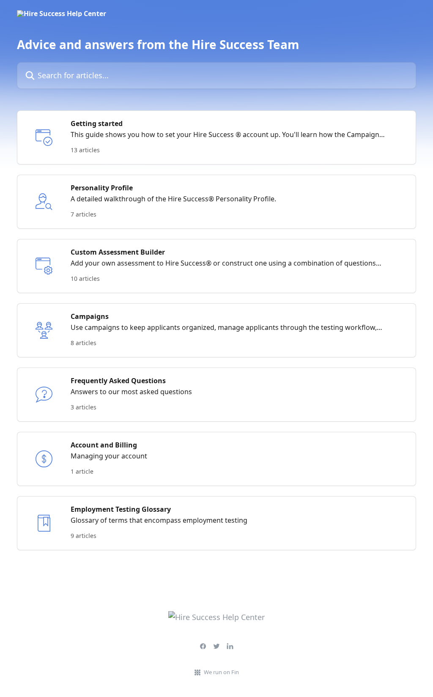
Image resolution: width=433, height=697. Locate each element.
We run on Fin (221, 672)
